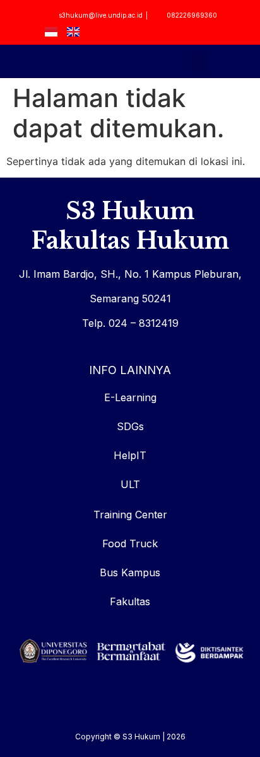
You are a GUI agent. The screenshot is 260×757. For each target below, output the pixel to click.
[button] (199, 61)
